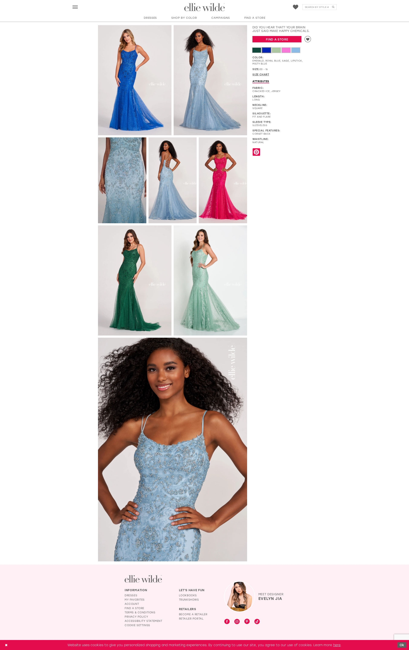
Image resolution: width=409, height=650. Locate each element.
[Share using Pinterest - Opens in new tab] (256, 152)
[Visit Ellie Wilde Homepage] (143, 579)
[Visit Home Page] (204, 7)
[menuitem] (75, 7)
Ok (402, 645)
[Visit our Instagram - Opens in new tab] (237, 622)
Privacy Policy (136, 616)
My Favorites (135, 599)
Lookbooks (188, 595)
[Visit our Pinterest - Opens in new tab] (247, 621)
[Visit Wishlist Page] (295, 7)
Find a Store (277, 39)
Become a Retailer (193, 614)
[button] (75, 7)
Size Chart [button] (260, 74)
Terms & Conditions (140, 612)
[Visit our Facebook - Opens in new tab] (227, 622)
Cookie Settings (137, 625)
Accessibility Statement (143, 621)
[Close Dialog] (6, 645)
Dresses (131, 595)
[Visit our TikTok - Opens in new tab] (257, 622)
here (337, 645)
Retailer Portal (191, 618)
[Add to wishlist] (308, 39)
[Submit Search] (333, 7)
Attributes (260, 81)
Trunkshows (189, 599)
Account (132, 603)
